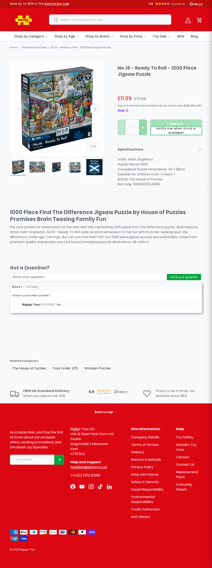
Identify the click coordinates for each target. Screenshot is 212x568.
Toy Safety (184, 437)
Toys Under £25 (65, 368)
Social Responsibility (147, 489)
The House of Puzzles (29, 368)
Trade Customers (145, 509)
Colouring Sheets (184, 487)
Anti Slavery (140, 516)
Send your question (184, 277)
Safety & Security (145, 482)
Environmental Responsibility (143, 499)
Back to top (104, 412)
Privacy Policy (142, 467)
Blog (194, 36)
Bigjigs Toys (27, 549)
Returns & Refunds (146, 459)
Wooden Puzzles (97, 368)
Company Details (145, 437)
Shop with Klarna (144, 474)
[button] (176, 4)
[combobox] (110, 19)
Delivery (137, 452)
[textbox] (88, 277)
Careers (182, 457)
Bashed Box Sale (57, 4)
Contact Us (185, 464)
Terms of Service (145, 444)
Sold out (176, 124)
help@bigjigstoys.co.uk (88, 467)
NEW (180, 36)
